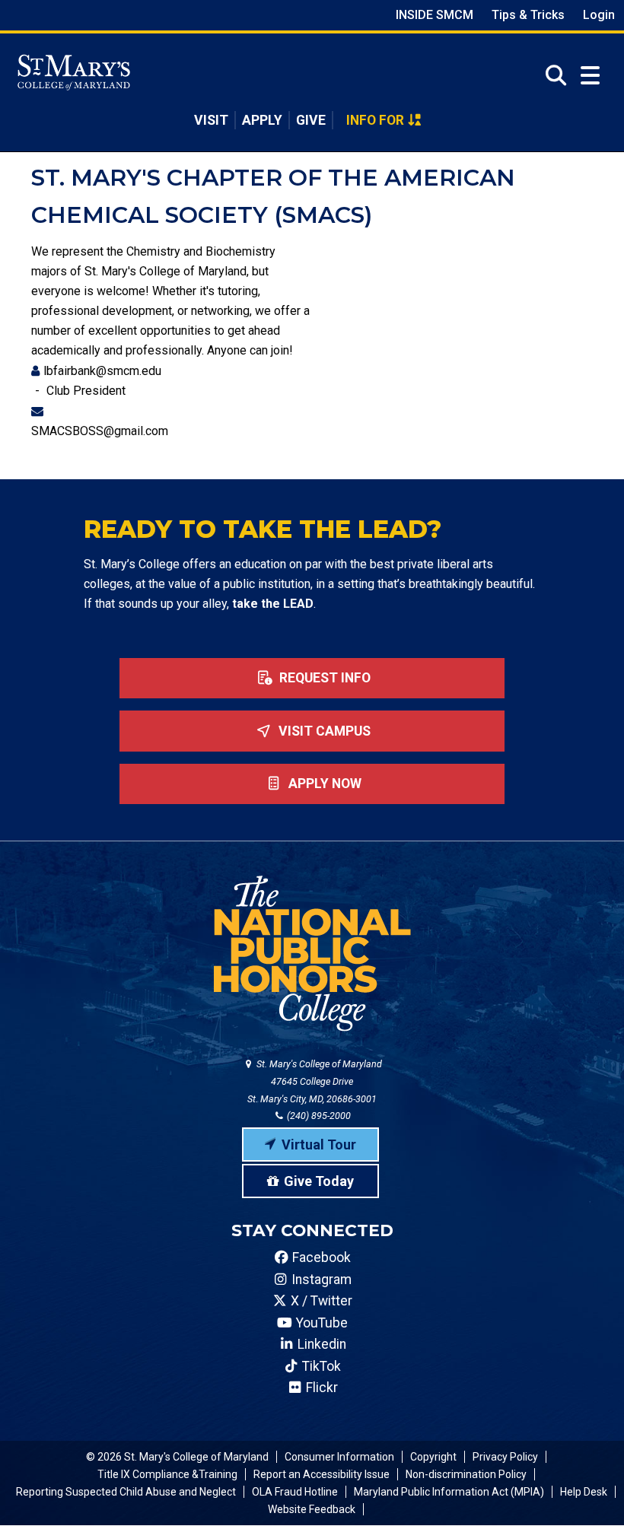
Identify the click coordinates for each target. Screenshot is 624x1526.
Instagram (320, 1279)
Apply (262, 120)
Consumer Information (339, 1457)
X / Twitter (320, 1300)
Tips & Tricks (528, 15)
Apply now (323, 783)
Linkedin (320, 1344)
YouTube (320, 1322)
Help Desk (583, 1492)
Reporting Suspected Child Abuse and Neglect (126, 1492)
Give (311, 120)
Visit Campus (323, 731)
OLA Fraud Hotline (295, 1492)
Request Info (323, 677)
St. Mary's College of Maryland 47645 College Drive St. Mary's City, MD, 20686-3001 (314, 1081)
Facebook (320, 1257)
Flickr (320, 1387)
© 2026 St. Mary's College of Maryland (177, 1457)
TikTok (320, 1366)
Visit (211, 120)
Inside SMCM (434, 15)
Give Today (319, 1181)
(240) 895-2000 (318, 1115)
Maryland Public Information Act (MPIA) (449, 1492)
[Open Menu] (590, 75)
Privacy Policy (505, 1457)
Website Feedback (311, 1509)
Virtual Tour (319, 1144)
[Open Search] (551, 75)
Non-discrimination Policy (466, 1474)
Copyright (433, 1457)
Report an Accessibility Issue (321, 1474)
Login (599, 15)
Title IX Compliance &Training (167, 1474)
